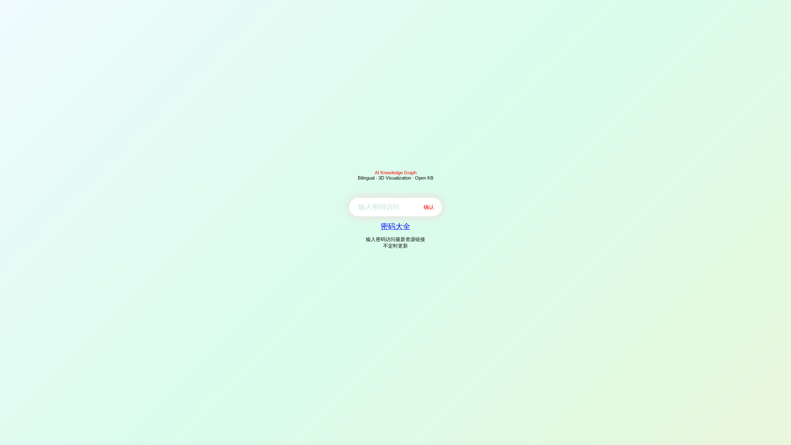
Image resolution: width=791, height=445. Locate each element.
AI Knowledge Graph (396, 172)
